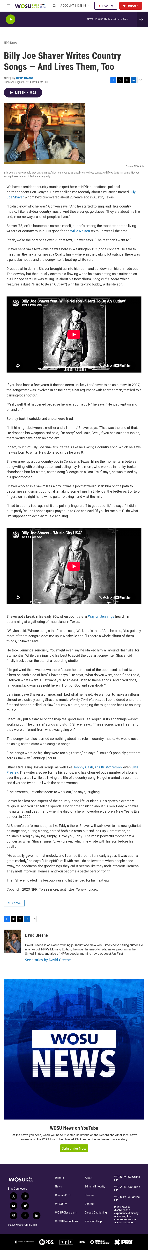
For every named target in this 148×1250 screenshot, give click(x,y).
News (58, 1186)
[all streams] (142, 19)
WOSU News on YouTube (74, 1128)
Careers (89, 1195)
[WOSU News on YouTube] (74, 1049)
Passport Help (93, 1221)
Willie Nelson (80, 231)
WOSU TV (61, 1204)
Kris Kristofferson (108, 767)
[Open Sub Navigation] (88, 5)
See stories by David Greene (48, 959)
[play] (11, 19)
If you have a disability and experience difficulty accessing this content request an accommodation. (126, 1215)
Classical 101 (63, 1195)
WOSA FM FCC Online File (127, 1189)
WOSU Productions (66, 1221)
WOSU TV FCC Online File (127, 1199)
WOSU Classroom (66, 1212)
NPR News (10, 43)
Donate (132, 6)
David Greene (24, 78)
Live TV (107, 5)
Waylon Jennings (101, 616)
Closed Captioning (96, 1212)
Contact (89, 1204)
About (88, 1177)
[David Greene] (12, 941)
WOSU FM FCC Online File (127, 1178)
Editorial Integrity (95, 1186)
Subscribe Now (74, 1148)
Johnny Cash (83, 767)
